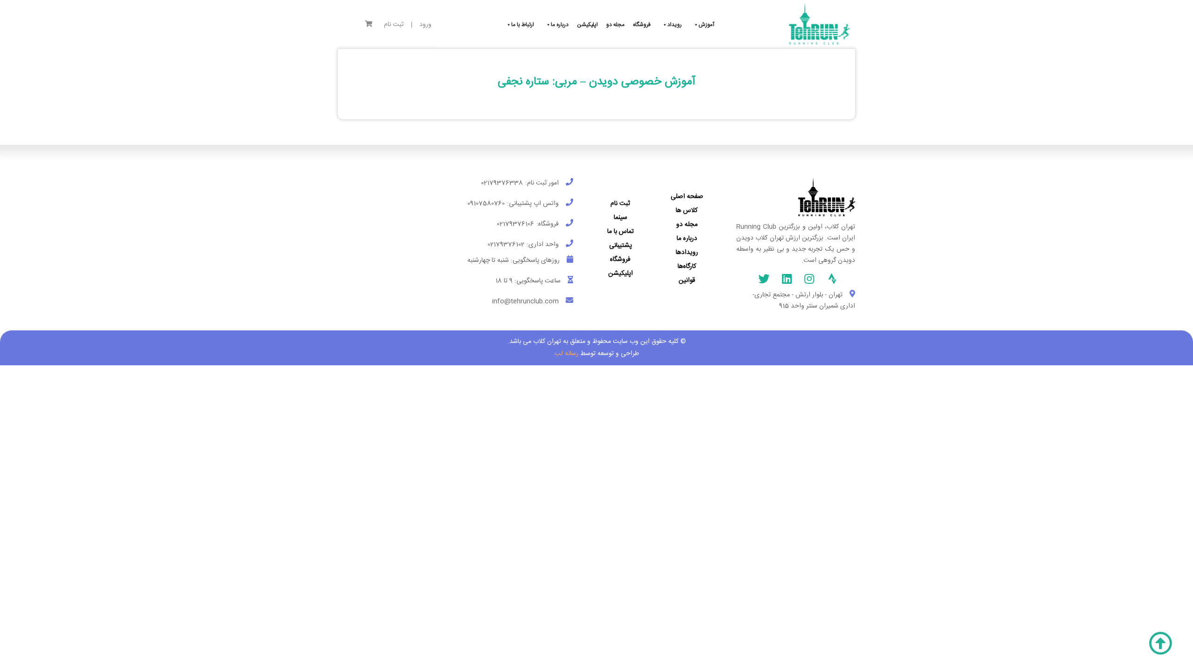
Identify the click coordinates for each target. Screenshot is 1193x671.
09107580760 (486, 203)
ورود (425, 25)
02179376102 (505, 244)
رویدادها (687, 252)
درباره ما (687, 238)
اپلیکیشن (620, 273)
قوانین (687, 280)
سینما (620, 217)
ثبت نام (394, 25)
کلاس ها (687, 210)
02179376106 (515, 224)
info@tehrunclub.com (525, 301)
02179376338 (502, 183)
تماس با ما (620, 231)
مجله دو (687, 224)
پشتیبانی (620, 245)
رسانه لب (566, 353)
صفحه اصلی (687, 196)
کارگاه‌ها (687, 266)
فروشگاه (620, 259)
